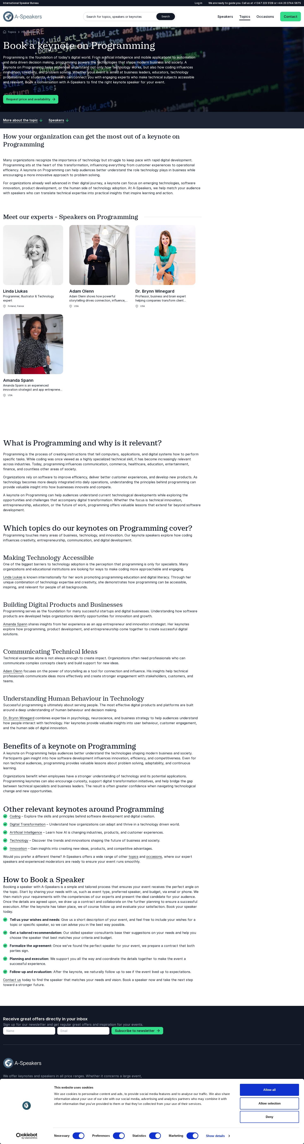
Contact (290, 16)
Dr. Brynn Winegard (154, 291)
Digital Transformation (27, 824)
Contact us (12, 980)
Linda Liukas (15, 291)
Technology (19, 840)
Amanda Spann (18, 380)
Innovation (18, 848)
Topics (244, 16)
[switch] (119, 1135)
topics (133, 856)
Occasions (265, 16)
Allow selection (270, 1103)
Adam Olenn (81, 291)
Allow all (269, 1089)
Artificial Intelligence (26, 832)
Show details (215, 1136)
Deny (269, 1117)
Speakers (225, 16)
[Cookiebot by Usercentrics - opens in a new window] (27, 1136)
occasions (154, 856)
